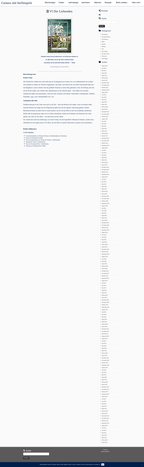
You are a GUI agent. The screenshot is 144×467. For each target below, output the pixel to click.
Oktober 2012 (105, 420)
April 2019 (104, 242)
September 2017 (105, 278)
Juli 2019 (104, 234)
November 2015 (105, 331)
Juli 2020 (104, 208)
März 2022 (104, 160)
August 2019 (105, 232)
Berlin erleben (122, 2)
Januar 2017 (104, 297)
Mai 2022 (104, 155)
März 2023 (104, 131)
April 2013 (104, 406)
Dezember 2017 (105, 271)
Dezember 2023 (105, 111)
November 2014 (105, 360)
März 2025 (104, 75)
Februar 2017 (105, 295)
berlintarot (86, 2)
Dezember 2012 (105, 415)
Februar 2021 (105, 191)
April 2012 (104, 435)
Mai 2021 (104, 184)
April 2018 (104, 263)
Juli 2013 (104, 399)
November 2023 (105, 114)
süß (102, 49)
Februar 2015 (105, 353)
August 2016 (105, 309)
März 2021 (104, 189)
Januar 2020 (104, 220)
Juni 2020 (104, 210)
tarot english (105, 51)
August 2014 (105, 367)
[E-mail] (100, 14)
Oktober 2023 (105, 116)
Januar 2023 (104, 135)
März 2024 (104, 104)
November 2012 (105, 418)
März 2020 (104, 218)
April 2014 (104, 377)
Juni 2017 (104, 285)
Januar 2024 (104, 109)
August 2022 (105, 148)
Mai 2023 (104, 126)
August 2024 (105, 92)
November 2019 (105, 225)
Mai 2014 (104, 374)
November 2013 (105, 389)
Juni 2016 (104, 314)
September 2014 (105, 365)
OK (103, 464)
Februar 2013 (105, 411)
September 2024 (105, 90)
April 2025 (104, 73)
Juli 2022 (104, 150)
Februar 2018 (105, 266)
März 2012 (104, 437)
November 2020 (105, 198)
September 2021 (105, 174)
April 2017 (104, 290)
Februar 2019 (105, 244)
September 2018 (105, 254)
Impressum (105, 449)
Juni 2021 (104, 181)
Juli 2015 (104, 341)
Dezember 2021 (105, 167)
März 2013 (104, 408)
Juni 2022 (104, 152)
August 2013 (105, 396)
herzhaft (104, 44)
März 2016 (104, 321)
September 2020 (105, 203)
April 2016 (104, 319)
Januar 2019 (104, 246)
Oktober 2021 (105, 172)
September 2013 (105, 394)
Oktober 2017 (105, 275)
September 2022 (105, 145)
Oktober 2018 (105, 251)
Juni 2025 (104, 68)
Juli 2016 (104, 312)
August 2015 (105, 338)
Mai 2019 (104, 239)
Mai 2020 (104, 213)
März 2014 (104, 379)
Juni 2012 (104, 430)
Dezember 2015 (105, 329)
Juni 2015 (104, 343)
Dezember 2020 (105, 196)
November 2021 (105, 169)
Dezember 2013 (105, 387)
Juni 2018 (104, 259)
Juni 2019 (104, 237)
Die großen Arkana (106, 36)
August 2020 (105, 205)
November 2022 (105, 140)
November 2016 (105, 302)
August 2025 (105, 65)
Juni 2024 (104, 97)
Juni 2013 (104, 401)
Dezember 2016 (105, 300)
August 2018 (105, 256)
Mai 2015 (104, 345)
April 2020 (104, 215)
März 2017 (104, 292)
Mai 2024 (104, 99)
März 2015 (104, 350)
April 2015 (104, 348)
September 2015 (105, 336)
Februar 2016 (105, 324)
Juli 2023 (104, 121)
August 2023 (105, 119)
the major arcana (105, 53)
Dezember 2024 (105, 82)
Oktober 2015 (105, 333)
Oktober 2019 (105, 227)
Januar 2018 (104, 268)
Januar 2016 (104, 326)
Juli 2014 (104, 370)
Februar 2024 (105, 106)
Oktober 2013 (105, 391)
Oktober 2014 (105, 362)
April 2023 (104, 128)
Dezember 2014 (105, 358)
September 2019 (105, 230)
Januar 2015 (104, 355)
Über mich (136, 2)
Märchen (97, 2)
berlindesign (73, 2)
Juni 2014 (104, 372)
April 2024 (104, 102)
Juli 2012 (104, 428)
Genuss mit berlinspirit (16, 3)
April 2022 (104, 157)
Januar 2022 (104, 164)
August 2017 (105, 280)
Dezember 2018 (105, 249)
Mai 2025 (104, 70)
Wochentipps (50, 2)
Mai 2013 (104, 403)
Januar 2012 (104, 442)
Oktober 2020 (105, 201)
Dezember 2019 (105, 222)
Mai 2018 (104, 261)
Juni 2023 (104, 123)
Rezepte (108, 2)
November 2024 (105, 85)
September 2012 (105, 423)
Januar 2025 (104, 80)
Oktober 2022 (105, 143)
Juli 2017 (104, 283)
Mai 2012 (104, 432)
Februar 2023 (105, 133)
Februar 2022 (105, 162)
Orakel (61, 2)
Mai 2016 (104, 316)
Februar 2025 (105, 77)
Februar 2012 (105, 440)
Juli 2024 (104, 94)
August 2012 (105, 425)
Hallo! (103, 41)
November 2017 (105, 273)
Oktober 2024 (105, 87)
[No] (142, 464)
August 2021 (105, 176)
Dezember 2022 (105, 138)
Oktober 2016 (105, 304)
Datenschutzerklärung (105, 451)
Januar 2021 (104, 193)
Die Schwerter (105, 39)
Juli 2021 (104, 179)
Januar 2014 (104, 384)
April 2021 (104, 186)
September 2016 (105, 307)
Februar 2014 (105, 382)
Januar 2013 (104, 413)
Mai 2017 (104, 288)
